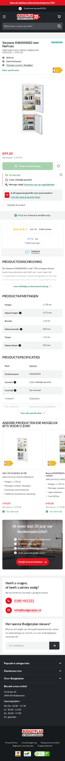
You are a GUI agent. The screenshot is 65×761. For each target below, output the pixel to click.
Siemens (33, 366)
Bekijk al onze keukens (30, 562)
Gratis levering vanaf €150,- (35, 8)
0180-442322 (24, 601)
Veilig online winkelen (50, 743)
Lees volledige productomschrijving (31, 286)
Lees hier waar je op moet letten (25, 197)
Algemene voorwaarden (23, 746)
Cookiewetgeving (29, 743)
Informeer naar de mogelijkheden (39, 184)
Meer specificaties (10, 70)
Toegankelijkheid (45, 746)
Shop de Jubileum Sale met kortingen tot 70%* (32, 2)
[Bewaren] (58, 166)
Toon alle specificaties (31, 413)
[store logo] (28, 16)
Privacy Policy (11, 743)
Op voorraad (14, 175)
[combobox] (32, 26)
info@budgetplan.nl (27, 610)
